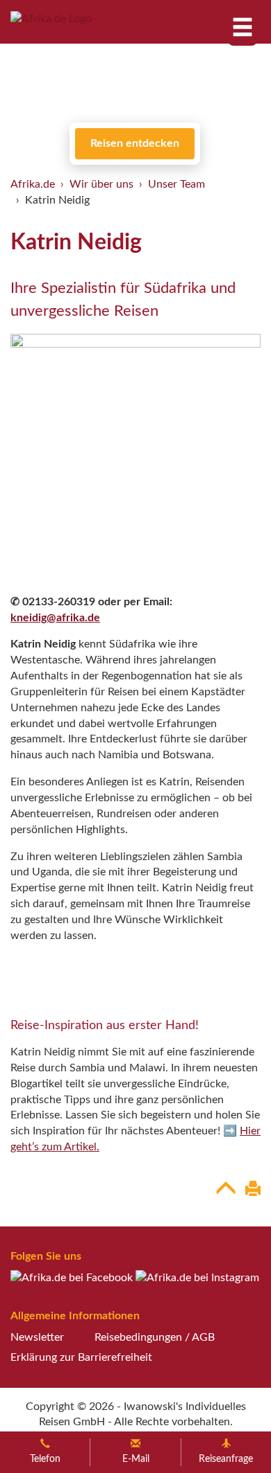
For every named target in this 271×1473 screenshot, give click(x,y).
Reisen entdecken (134, 143)
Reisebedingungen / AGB (155, 1337)
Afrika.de (32, 184)
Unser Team (176, 184)
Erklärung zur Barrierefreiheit (81, 1357)
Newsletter (37, 1337)
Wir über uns (101, 184)
